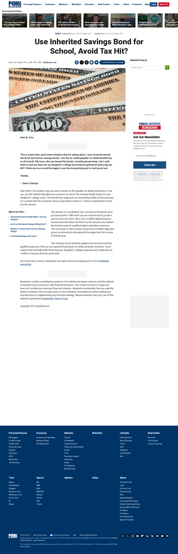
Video (126, 4)
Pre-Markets (69, 466)
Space (11, 504)
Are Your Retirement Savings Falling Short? (29, 224)
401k (11, 456)
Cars (122, 447)
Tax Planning (14, 462)
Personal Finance (32, 4)
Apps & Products (127, 520)
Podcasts (137, 4)
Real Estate (103, 4)
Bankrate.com (50, 62)
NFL (37, 482)
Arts (121, 456)
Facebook (77, 62)
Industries (68, 459)
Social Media (14, 485)
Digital (11, 482)
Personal (151, 437)
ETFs (66, 453)
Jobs (122, 485)
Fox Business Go (126, 517)
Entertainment (126, 437)
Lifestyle (88, 4)
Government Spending (45, 437)
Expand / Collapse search (147, 5)
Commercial (153, 441)
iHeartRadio (167, 536)
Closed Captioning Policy (130, 504)
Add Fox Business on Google (113, 62)
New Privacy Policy (40, 535)
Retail (66, 462)
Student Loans (15, 441)
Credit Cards (14, 444)
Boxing (39, 495)
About (123, 477)
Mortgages (13, 437)
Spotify (162, 536)
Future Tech (14, 498)
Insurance (13, 453)
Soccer (39, 498)
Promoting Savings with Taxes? (24, 236)
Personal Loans (15, 447)
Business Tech (15, 492)
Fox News (124, 510)
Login (153, 4)
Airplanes (124, 450)
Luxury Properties (155, 444)
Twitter (82, 62)
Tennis (39, 504)
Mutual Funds (69, 469)
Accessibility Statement (129, 507)
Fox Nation (124, 513)
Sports (40, 477)
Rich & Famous (126, 441)
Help (74, 535)
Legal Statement (39, 540)
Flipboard (142, 536)
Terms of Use (155, 174)
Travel (122, 444)
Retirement (13, 459)
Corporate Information (129, 501)
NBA (38, 485)
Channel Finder (126, 482)
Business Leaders (71, 456)
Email (96, 62)
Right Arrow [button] (173, 20)
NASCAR (40, 492)
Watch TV (164, 4)
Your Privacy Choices (62, 535)
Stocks (67, 437)
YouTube (137, 536)
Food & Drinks (125, 453)
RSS (152, 536)
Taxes (58, 34)
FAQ (121, 495)
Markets (63, 4)
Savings (12, 450)
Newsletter (157, 536)
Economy (49, 4)
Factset (86, 538)
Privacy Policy (142, 174)
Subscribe (149, 165)
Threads (87, 62)
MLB (38, 488)
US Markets (69, 441)
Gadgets (12, 488)
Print (92, 62)
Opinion (68, 477)
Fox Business (15, 4)
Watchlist (76, 4)
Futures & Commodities (74, 447)
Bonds (67, 450)
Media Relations (126, 498)
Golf (38, 501)
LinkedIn (147, 536)
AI (9, 501)
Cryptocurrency (70, 444)
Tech (116, 4)
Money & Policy (42, 441)
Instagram (132, 536)
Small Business (42, 444)
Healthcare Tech (15, 495)
